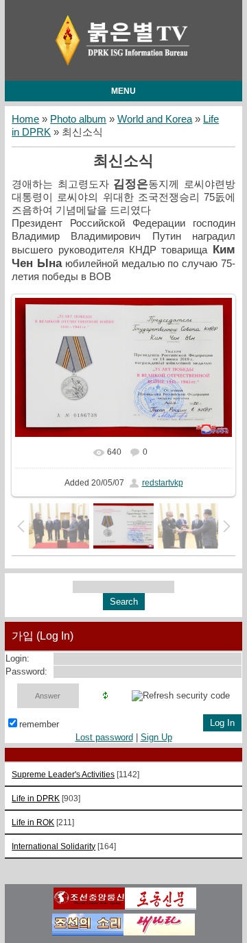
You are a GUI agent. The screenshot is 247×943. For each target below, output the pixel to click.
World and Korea (154, 119)
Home (25, 119)
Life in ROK (33, 822)
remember (39, 724)
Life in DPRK (36, 798)
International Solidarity (53, 846)
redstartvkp (162, 483)
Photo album (78, 119)
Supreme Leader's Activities (63, 774)
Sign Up (156, 737)
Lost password (104, 737)
